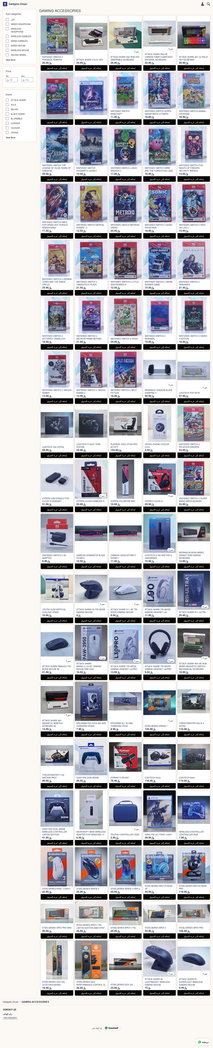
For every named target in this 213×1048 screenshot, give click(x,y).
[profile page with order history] (202, 4)
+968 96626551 (10, 1017)
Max (23, 76)
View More (11, 59)
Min (7, 76)
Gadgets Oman (18, 4)
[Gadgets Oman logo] (5, 4)
